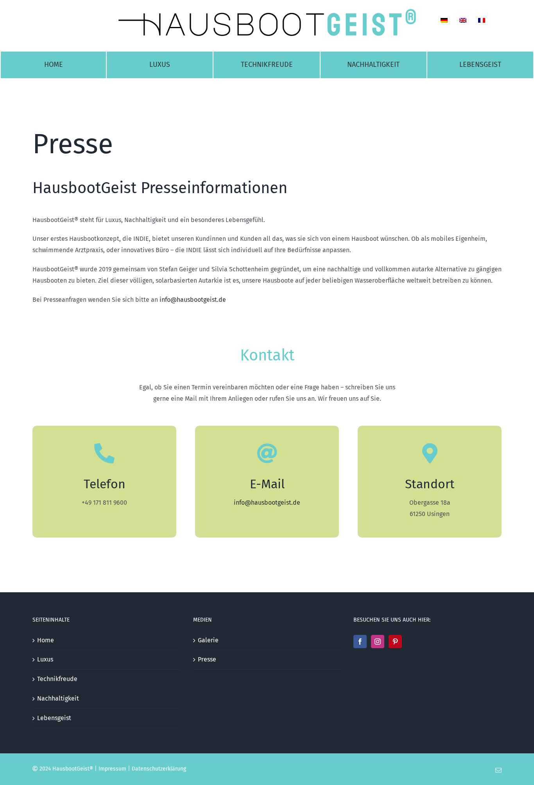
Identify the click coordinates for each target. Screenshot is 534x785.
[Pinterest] (395, 641)
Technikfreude (57, 679)
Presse (207, 659)
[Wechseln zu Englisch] (462, 22)
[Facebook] (360, 641)
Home (45, 640)
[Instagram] (377, 641)
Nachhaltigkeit (58, 698)
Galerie (208, 640)
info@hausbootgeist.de (192, 299)
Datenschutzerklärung (159, 768)
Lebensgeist (54, 718)
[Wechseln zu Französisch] (481, 22)
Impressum (112, 768)
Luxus (45, 659)
